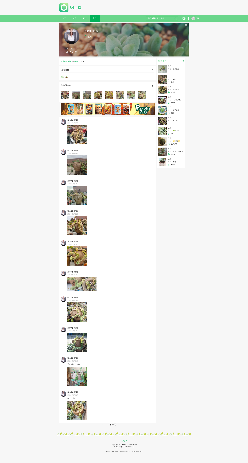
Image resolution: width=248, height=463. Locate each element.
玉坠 (169, 66)
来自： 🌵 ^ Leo (173, 131)
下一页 (113, 424)
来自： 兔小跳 (173, 120)
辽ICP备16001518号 (127, 447)
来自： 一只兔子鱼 (174, 100)
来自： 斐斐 (172, 162)
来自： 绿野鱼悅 (173, 89)
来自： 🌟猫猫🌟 (174, 141)
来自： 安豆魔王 (173, 69)
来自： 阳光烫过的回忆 (176, 151)
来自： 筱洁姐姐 (173, 110)
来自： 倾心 (172, 79)
